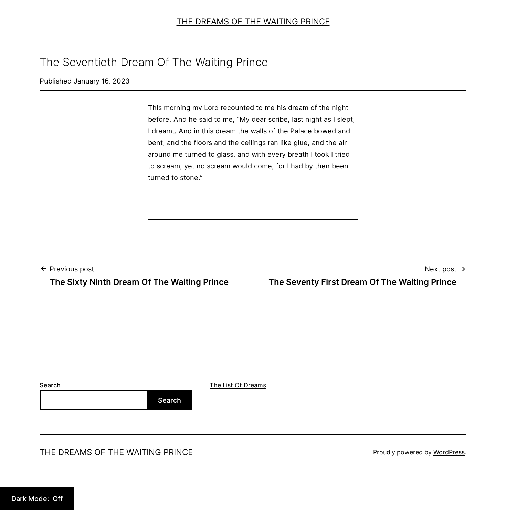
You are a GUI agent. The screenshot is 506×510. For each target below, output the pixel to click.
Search (50, 385)
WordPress (449, 452)
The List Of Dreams (238, 385)
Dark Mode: (31, 499)
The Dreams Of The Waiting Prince (253, 21)
